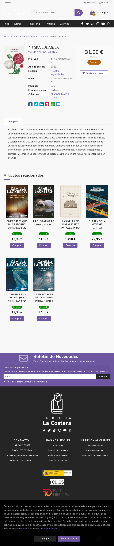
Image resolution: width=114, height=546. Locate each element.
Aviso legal (58, 445)
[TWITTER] (87, 24)
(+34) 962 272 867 (21, 445)
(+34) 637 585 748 (23, 450)
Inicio (6, 36)
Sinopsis (13, 121)
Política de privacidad (58, 455)
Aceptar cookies (68, 538)
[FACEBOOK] (82, 24)
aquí (25, 528)
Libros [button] (18, 24)
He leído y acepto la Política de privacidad (27, 382)
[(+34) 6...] (108, 24)
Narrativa (16, 36)
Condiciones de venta (58, 450)
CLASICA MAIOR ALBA (60, 96)
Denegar (45, 538)
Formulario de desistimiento (95, 455)
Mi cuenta (105, 2)
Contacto (7, 2)
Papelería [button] (34, 24)
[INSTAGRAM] (98, 24)
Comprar (17, 245)
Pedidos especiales (95, 450)
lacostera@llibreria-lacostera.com (22, 455)
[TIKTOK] (92, 24)
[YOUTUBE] (103, 24)
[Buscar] (79, 12)
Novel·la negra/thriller (35, 36)
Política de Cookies (58, 460)
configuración (49, 528)
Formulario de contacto (21, 460)
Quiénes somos (95, 445)
